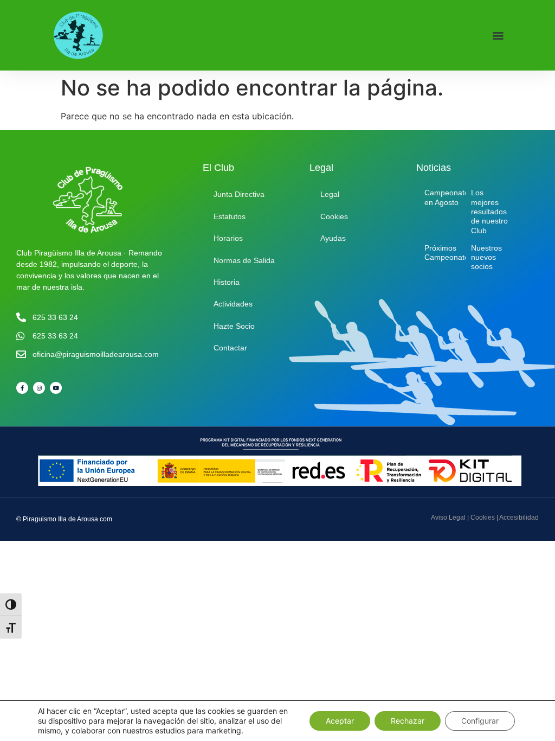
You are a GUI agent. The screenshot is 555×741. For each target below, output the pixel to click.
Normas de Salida (244, 260)
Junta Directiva (239, 194)
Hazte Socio (234, 326)
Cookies (334, 216)
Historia (227, 282)
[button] (498, 35)
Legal (329, 194)
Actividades (233, 303)
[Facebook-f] (22, 388)
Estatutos (230, 216)
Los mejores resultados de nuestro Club (489, 211)
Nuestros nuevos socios (486, 257)
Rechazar (407, 720)
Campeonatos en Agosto (448, 197)
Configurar (480, 720)
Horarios (228, 238)
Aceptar (340, 720)
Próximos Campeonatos (448, 252)
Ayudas (333, 238)
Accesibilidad (519, 517)
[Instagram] (39, 388)
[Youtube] (56, 388)
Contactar (230, 347)
